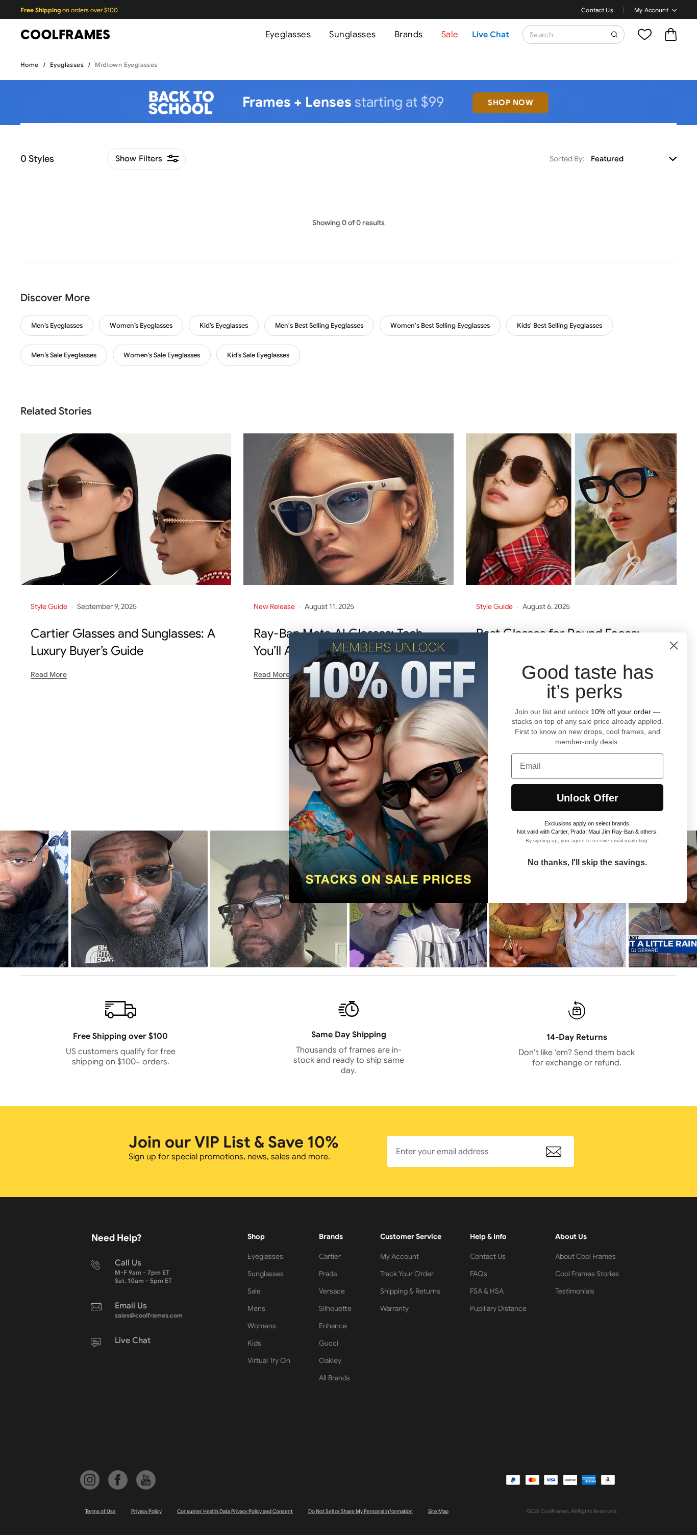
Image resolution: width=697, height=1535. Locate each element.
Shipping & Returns (410, 1291)
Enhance (333, 1325)
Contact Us (597, 10)
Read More (49, 674)
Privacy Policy (146, 1511)
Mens (256, 1308)
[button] (139, 899)
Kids (254, 1343)
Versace (332, 1291)
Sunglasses (352, 34)
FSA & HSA (487, 1291)
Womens (261, 1325)
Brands (408, 34)
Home (29, 64)
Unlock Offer (587, 797)
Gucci (328, 1343)
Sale (450, 34)
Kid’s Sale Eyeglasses (258, 355)
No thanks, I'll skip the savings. (587, 862)
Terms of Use (100, 1511)
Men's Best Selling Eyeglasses (319, 325)
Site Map (438, 1511)
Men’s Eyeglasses (57, 325)
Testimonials (574, 1291)
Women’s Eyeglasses (141, 325)
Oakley (330, 1360)
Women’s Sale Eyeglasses (161, 355)
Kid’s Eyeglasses (224, 325)
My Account (651, 10)
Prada (328, 1273)
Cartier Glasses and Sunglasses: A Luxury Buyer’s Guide (123, 642)
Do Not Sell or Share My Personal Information (360, 1511)
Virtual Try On (268, 1360)
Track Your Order (407, 1273)
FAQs (478, 1273)
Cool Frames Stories (587, 1273)
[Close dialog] (674, 645)
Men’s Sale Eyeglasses (63, 355)
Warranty (394, 1308)
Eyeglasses (288, 34)
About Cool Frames (585, 1256)
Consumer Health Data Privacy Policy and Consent (235, 1511)
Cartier (330, 1256)
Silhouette (335, 1308)
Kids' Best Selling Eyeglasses (559, 325)
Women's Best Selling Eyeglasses (440, 325)
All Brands (334, 1377)
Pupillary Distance (498, 1308)
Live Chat (490, 35)
